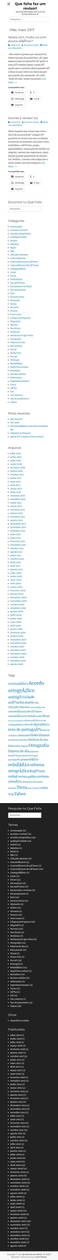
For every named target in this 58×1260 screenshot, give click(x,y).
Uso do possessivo (19, 398)
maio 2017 (15, 481)
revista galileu (27, 776)
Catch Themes (41, 1257)
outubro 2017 (17, 474)
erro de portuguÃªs (24, 729)
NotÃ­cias (15, 332)
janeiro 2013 (16, 520)
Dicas (13, 275)
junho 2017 (15, 478)
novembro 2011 (18, 544)
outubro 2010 (17, 558)
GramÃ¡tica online (19, 1020)
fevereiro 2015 (17, 509)
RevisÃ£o (15, 370)
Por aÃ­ (13, 356)
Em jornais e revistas (21, 286)
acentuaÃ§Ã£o (18, 683)
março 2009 (16, 587)
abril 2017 (15, 485)
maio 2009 (15, 580)
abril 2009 (15, 583)
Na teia (14, 325)
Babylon (14, 244)
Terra (13, 384)
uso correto (34, 788)
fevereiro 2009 (17, 590)
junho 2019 (15, 457)
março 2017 (16, 488)
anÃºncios (16, 702)
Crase (13, 272)
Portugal (14, 360)
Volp (11, 794)
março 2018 (16, 464)
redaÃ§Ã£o (19, 764)
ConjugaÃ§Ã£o (18, 268)
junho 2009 (16, 576)
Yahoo (13, 402)
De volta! (15, 422)
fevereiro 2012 (17, 541)
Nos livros (15, 328)
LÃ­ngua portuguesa (20, 318)
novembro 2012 (18, 527)
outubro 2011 (16, 548)
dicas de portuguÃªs (16, 721)
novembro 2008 (18, 601)
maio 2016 (15, 492)
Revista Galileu (18, 374)
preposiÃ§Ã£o (29, 759)
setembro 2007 (18, 650)
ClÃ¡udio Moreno (19, 254)
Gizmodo (15, 300)
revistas (43, 776)
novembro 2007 (18, 643)
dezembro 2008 (18, 597)
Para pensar (16, 346)
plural (25, 755)
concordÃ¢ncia (37, 707)
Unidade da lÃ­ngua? (20, 433)
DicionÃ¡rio (16, 279)
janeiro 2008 (16, 636)
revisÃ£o (15, 781)
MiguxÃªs (15, 321)
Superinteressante (19, 381)
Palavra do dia (17, 342)
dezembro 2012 (18, 523)
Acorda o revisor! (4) (23, 118)
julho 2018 (15, 460)
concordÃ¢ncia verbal (21, 716)
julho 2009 (15, 573)
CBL (37, 702)
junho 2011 (15, 555)
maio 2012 (15, 538)
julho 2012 (15, 534)
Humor (14, 311)
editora (28, 720)
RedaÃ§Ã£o (16, 363)
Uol (12, 391)
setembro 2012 (17, 530)
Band (13, 247)
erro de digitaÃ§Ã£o (36, 724)
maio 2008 (15, 622)
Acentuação (16, 226)
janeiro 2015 (16, 513)
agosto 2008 (16, 611)
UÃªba (13, 388)
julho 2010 (15, 562)
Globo (13, 304)
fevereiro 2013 (17, 516)
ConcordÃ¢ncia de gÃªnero (24, 261)
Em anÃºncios (17, 282)
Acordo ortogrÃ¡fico (20, 233)
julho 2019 (15, 453)
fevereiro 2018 (17, 467)
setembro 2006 (18, 660)
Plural (13, 349)
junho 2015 (15, 502)
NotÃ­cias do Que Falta (21, 335)
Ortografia (15, 339)
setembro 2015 (17, 499)
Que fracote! (16, 419)
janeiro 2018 (16, 471)
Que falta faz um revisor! (32, 1254)
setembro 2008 (18, 608)
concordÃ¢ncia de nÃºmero (25, 711)
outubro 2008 (17, 604)
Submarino (16, 377)
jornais (12, 740)
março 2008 (16, 629)
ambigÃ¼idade (21, 697)
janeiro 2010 (16, 569)
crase (38, 716)
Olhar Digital (21, 746)
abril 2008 (15, 625)
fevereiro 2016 (17, 495)
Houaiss (14, 307)
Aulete (13, 240)
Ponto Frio (15, 353)
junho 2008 (16, 618)
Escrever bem (17, 296)
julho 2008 (15, 615)
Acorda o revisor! (19, 230)
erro (35, 720)
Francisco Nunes (31, 45)
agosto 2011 (16, 552)
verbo (44, 788)
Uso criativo (16, 395)
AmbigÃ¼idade (18, 237)
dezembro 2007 (18, 639)
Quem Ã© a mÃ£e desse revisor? (27, 436)
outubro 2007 (17, 646)
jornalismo (22, 740)
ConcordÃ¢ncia (18, 258)
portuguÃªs (14, 759)
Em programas (17, 289)
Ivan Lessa (15, 314)
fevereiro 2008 (17, 632)
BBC (12, 251)
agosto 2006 (16, 664)
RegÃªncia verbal (19, 367)
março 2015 (16, 506)
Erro (12, 293)
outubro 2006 (17, 657)
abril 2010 (15, 566)
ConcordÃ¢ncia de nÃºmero (24, 265)
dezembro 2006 (18, 653)
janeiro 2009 (16, 594)
